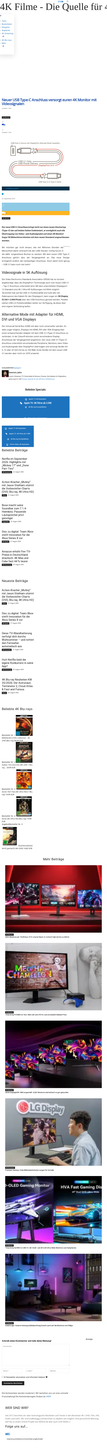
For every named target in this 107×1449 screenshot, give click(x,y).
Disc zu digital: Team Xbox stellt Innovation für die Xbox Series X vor (17, 535)
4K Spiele (5, 542)
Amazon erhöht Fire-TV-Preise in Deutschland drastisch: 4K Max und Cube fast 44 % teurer (16, 556)
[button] (82, 1)
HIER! (48, 1396)
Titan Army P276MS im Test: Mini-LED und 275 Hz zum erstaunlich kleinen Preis (36, 1015)
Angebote (6, 522)
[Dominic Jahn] (5, 375)
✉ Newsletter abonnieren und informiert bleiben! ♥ (25, 1377)
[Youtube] (62, 2)
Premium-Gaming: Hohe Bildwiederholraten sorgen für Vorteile (29, 1170)
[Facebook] (58, 2)
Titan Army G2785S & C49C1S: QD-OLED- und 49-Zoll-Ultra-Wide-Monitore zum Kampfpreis (40, 1248)
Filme (4, 495)
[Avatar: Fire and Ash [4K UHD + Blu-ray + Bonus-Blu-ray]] (24, 762)
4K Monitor (6, 117)
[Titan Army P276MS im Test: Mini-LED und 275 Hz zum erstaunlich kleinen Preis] (53, 976)
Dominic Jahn (12, 188)
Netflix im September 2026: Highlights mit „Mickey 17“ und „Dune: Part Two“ (15, 463)
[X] (60, 2)
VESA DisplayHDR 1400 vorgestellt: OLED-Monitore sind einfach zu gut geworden (36, 1092)
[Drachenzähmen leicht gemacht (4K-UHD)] (10, 845)
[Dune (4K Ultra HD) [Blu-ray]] (24, 816)
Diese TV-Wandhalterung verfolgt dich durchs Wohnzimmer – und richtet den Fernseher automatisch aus (18, 640)
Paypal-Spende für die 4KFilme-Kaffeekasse (38, 379)
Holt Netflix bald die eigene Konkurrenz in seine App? (17, 663)
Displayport (17, 368)
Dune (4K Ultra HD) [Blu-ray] (14, 818)
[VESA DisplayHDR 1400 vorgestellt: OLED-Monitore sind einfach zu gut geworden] (53, 1054)
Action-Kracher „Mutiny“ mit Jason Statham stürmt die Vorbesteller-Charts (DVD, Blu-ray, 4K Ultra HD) (18, 486)
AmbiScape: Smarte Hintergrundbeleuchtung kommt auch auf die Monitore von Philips (39, 1326)
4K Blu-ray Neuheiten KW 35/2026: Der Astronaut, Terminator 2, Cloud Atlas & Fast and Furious (17, 684)
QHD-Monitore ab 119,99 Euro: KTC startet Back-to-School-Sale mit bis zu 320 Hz (37, 937)
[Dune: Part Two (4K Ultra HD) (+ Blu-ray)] (24, 789)
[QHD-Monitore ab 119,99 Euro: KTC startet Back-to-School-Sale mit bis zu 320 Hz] (53, 899)
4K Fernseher (7, 650)
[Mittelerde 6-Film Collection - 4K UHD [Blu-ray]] (24, 735)
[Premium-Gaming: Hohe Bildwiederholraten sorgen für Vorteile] (53, 1132)
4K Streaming (7, 472)
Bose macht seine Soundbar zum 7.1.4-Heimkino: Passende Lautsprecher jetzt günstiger (14, 512)
